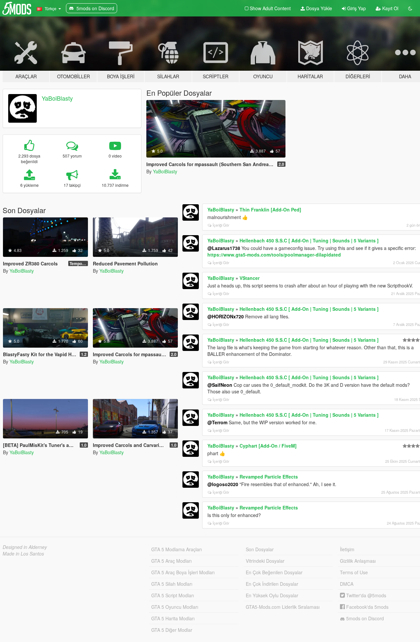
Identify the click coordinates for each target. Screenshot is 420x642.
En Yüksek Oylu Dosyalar (272, 595)
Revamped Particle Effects (269, 476)
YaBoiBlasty (57, 98)
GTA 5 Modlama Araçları (176, 549)
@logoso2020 (222, 484)
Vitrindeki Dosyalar (265, 560)
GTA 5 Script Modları (172, 595)
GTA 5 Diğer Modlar (171, 630)
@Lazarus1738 (223, 248)
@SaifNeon (219, 385)
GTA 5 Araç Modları (171, 560)
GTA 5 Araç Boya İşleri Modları (183, 572)
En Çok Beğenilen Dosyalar (274, 572)
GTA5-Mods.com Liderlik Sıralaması (283, 607)
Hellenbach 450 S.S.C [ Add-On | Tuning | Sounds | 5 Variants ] (309, 240)
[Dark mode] (410, 8)
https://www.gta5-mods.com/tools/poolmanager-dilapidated (274, 254)
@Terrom (217, 422)
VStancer (250, 278)
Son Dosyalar (260, 549)
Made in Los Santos (23, 553)
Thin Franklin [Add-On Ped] (270, 209)
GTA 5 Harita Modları (173, 618)
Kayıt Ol (389, 8)
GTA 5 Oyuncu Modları (174, 607)
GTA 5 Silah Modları (171, 583)
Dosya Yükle (318, 8)
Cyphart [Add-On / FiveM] (268, 445)
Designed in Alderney (25, 547)
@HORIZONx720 (225, 316)
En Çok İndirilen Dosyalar (272, 583)
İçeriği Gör (221, 225)
